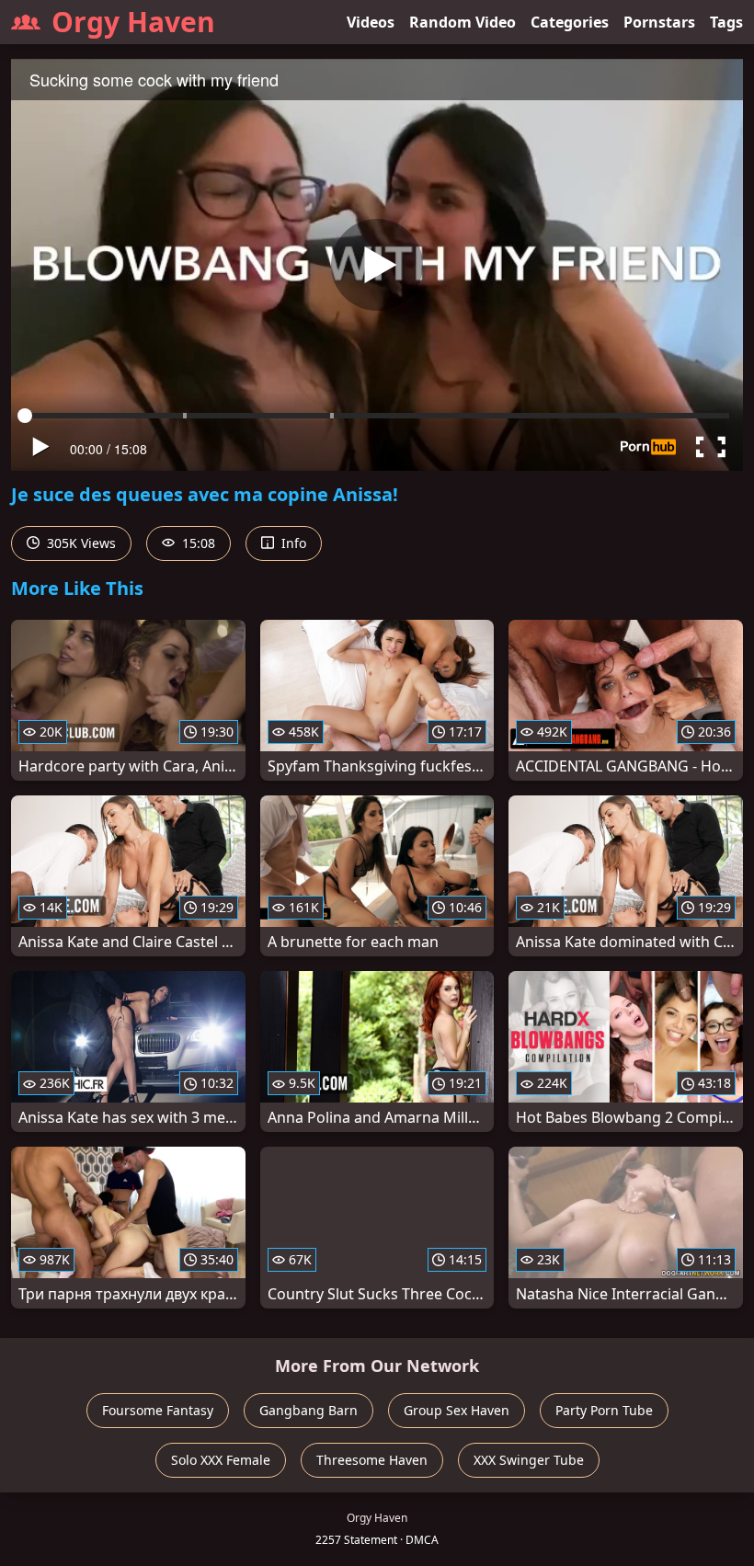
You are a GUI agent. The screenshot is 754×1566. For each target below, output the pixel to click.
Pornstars (659, 22)
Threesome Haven (372, 1460)
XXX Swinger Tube (529, 1460)
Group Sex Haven (456, 1410)
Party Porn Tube (604, 1410)
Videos (370, 22)
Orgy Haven (133, 21)
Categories (570, 22)
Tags (726, 22)
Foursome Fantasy (157, 1410)
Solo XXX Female (220, 1460)
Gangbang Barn (308, 1410)
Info (292, 543)
